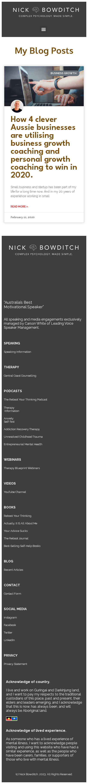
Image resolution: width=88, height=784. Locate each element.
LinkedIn (9, 640)
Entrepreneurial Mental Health (23, 444)
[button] (43, 29)
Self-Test (9, 421)
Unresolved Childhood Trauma (23, 436)
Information (11, 411)
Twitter (8, 632)
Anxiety (8, 418)
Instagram (10, 617)
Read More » (19, 206)
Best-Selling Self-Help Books (22, 546)
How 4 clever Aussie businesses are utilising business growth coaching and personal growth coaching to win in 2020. (44, 148)
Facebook (10, 625)
